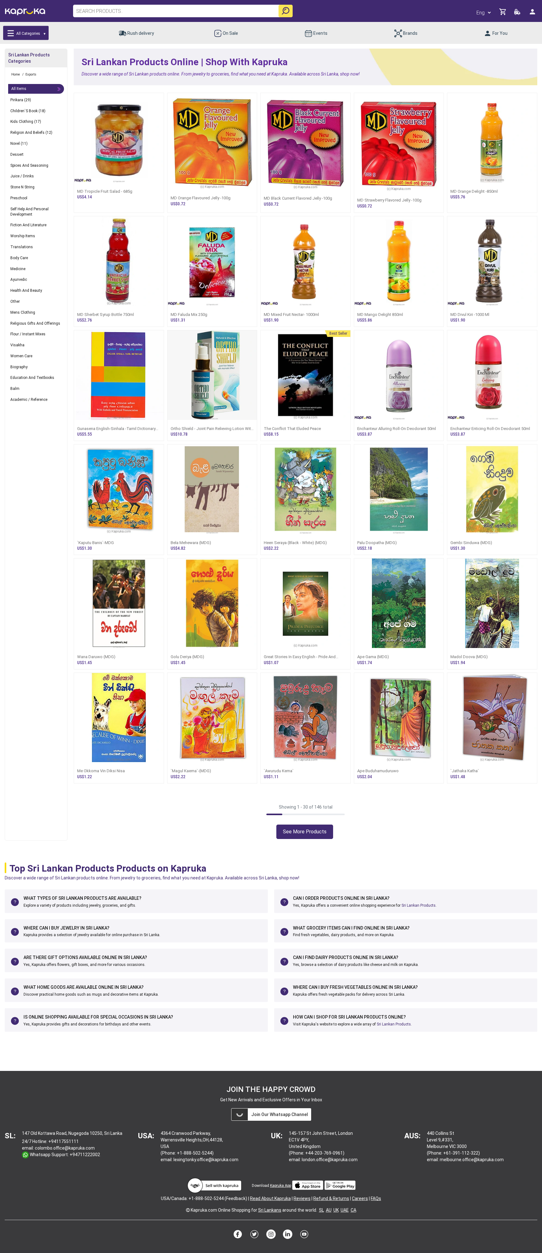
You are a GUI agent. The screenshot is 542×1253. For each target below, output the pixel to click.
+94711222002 (85, 1154)
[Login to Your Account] (533, 14)
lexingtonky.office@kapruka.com (205, 1159)
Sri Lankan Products (418, 905)
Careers (360, 1198)
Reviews (302, 1198)
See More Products (305, 832)
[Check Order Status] (517, 13)
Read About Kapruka (270, 1198)
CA (353, 1210)
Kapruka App (280, 1185)
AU (329, 1210)
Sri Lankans (269, 1210)
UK (336, 1210)
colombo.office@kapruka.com (65, 1148)
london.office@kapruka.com (330, 1159)
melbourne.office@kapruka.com (472, 1159)
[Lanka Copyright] (188, 1210)
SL (321, 1210)
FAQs (376, 1198)
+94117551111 (63, 1141)
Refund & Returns (331, 1198)
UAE (345, 1210)
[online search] (286, 11)
